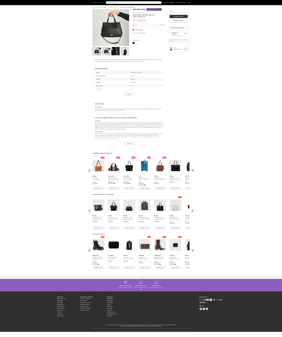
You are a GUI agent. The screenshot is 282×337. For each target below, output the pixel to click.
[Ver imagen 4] (125, 51)
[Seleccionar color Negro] (133, 43)
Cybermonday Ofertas (111, 313)
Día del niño (109, 310)
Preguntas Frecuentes (85, 304)
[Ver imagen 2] (106, 51)
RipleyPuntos (110, 298)
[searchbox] (135, 2)
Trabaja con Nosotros (61, 298)
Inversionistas (60, 310)
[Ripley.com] (99, 2)
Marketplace (109, 300)
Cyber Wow (109, 315)
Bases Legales (83, 300)
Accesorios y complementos (99, 7)
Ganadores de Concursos (85, 302)
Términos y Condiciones (85, 298)
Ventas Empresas (61, 306)
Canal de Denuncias (84, 310)
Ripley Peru (59, 312)
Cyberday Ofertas (111, 312)
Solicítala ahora (139, 29)
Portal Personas (60, 315)
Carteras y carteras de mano (127, 7)
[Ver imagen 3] (115, 51)
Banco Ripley (60, 302)
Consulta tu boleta (84, 306)
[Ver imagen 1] (96, 51)
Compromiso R (60, 313)
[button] (189, 2)
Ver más (129, 94)
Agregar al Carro (98, 188)
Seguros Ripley (60, 304)
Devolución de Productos (85, 308)
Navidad (109, 304)
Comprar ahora (178, 16)
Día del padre (110, 302)
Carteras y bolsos (113, 7)
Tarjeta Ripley (60, 300)
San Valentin (109, 308)
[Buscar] (107, 2)
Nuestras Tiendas (61, 308)
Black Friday (109, 306)
